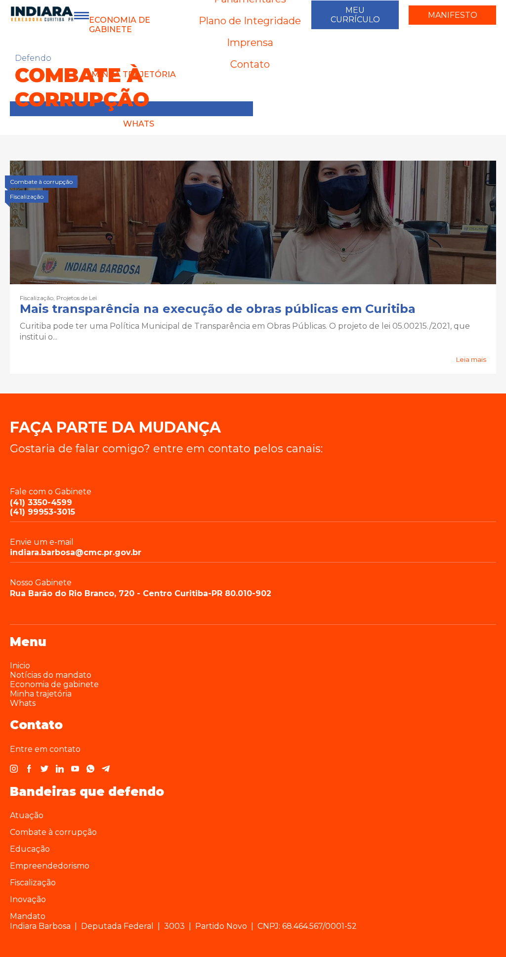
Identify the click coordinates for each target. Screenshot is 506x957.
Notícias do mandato (50, 675)
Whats (138, 124)
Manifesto (452, 15)
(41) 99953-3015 (42, 512)
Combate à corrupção (53, 832)
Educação (30, 849)
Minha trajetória (41, 693)
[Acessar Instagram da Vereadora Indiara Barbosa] (14, 770)
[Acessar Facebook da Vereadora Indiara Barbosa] (29, 770)
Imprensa (250, 42)
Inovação (28, 899)
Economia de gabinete (119, 24)
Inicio (20, 665)
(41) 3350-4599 (41, 502)
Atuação (26, 815)
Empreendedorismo (49, 865)
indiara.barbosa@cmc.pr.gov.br (75, 552)
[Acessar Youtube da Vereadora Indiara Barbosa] (75, 770)
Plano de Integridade (250, 21)
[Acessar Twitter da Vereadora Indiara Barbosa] (44, 770)
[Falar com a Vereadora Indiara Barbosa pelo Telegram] (106, 770)
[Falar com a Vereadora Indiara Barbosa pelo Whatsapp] (90, 770)
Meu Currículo (355, 14)
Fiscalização (33, 882)
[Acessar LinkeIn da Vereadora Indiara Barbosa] (60, 770)
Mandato (27, 916)
